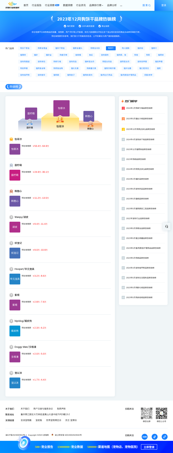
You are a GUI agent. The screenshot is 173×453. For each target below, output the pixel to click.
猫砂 (36, 55)
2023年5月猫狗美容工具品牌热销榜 (141, 208)
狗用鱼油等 (58, 68)
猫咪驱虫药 (89, 61)
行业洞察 (50, 5)
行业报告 (36, 5)
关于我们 (25, 409)
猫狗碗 (56, 75)
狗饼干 (111, 48)
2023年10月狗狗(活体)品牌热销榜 (140, 129)
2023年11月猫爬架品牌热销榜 (138, 149)
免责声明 (61, 409)
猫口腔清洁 (144, 68)
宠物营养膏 (142, 61)
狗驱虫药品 (107, 61)
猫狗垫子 (71, 75)
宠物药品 (73, 61)
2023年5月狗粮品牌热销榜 (137, 258)
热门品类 (9, 48)
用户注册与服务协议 (43, 409)
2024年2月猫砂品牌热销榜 (137, 179)
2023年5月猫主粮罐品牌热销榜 (139, 238)
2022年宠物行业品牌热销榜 (137, 218)
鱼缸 (91, 55)
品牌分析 (112, 5)
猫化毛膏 (75, 68)
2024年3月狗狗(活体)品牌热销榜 (140, 169)
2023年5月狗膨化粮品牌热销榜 (139, 287)
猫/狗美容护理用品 (128, 75)
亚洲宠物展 (26, 420)
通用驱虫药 (124, 61)
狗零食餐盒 (42, 48)
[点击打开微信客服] (166, 226)
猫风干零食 (60, 48)
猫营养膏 (159, 61)
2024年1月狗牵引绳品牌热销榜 (139, 108)
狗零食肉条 (95, 48)
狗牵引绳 (57, 61)
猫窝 (159, 68)
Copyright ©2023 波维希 (38, 435)
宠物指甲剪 (25, 75)
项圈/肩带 (148, 75)
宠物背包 (41, 61)
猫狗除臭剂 (87, 75)
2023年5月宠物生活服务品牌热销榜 (141, 278)
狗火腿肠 (125, 48)
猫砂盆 (48, 55)
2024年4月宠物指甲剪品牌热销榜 (140, 268)
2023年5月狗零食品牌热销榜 (138, 228)
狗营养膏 (24, 68)
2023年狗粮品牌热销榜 (136, 159)
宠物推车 (41, 75)
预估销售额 (26, 146)
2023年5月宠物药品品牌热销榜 (139, 189)
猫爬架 (161, 55)
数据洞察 (68, 5)
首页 (26, 5)
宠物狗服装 (25, 61)
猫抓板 (140, 48)
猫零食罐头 (77, 48)
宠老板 (39, 420)
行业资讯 (81, 5)
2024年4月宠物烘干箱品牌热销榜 (140, 139)
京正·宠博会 (71, 420)
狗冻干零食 (25, 48)
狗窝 (148, 55)
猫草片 (154, 48)
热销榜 (14, 86)
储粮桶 (78, 55)
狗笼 (136, 55)
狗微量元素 (91, 68)
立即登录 (149, 447)
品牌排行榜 (95, 5)
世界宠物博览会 (53, 420)
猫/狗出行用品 (106, 75)
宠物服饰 (105, 55)
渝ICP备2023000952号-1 (16, 435)
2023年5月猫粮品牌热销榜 (137, 199)
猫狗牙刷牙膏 (110, 68)
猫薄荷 (23, 55)
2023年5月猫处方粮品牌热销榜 (139, 119)
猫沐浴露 (127, 68)
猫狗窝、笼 (121, 55)
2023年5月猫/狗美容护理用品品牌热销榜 (143, 248)
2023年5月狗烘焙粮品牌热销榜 (139, 297)
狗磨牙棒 (63, 55)
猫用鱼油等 (40, 68)
